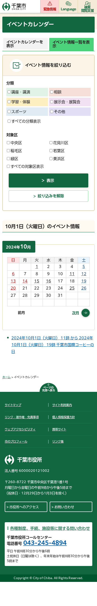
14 (25, 281)
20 (13, 288)
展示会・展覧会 (67, 102)
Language (68, 9)
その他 (59, 112)
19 (83, 281)
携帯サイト (59, 429)
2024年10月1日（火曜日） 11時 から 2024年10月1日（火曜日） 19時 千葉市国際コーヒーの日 (52, 344)
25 (72, 288)
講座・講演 (20, 92)
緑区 (14, 159)
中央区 (16, 143)
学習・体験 (20, 102)
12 (83, 274)
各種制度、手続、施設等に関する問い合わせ (50, 528)
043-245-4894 (45, 543)
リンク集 (58, 441)
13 (13, 281)
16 (48, 281)
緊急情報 (50, 9)
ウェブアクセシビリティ (20, 429)
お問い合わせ (64, 507)
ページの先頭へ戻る (48, 389)
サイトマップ (13, 405)
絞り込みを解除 (51, 196)
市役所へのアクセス (24, 507)
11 (72, 274)
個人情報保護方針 (63, 417)
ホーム (6, 377)
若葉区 (59, 151)
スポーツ (18, 112)
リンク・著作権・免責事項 (22, 417)
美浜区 (59, 159)
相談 (57, 92)
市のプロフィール (16, 441)
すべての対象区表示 (27, 166)
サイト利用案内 (62, 405)
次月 (75, 313)
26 (83, 288)
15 (36, 281)
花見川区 (60, 143)
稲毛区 (16, 151)
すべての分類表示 (26, 121)
